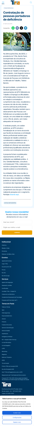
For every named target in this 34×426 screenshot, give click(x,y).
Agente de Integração (7, 282)
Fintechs (4, 321)
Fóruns (3, 269)
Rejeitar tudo (17, 422)
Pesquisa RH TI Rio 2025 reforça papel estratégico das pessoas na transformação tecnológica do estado (15, 378)
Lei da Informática (6, 342)
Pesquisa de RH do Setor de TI (9, 300)
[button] (3, 2)
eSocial (4, 318)
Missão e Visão (5, 248)
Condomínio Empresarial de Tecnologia (12, 297)
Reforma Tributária (7, 357)
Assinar (17, 232)
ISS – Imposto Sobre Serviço (9, 339)
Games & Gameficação (8, 327)
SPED (3, 360)
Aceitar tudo (17, 413)
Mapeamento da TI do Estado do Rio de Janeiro (14, 375)
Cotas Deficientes (8, 8)
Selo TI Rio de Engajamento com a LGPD (12, 372)
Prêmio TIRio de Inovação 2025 (10, 366)
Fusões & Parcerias (7, 324)
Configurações (17, 417)
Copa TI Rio (5, 263)
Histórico (4, 245)
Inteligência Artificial (7, 336)
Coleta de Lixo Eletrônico (8, 294)
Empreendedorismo (7, 315)
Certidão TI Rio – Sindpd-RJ (9, 291)
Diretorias (4, 251)
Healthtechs (5, 333)
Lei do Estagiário (6, 345)
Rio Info (4, 272)
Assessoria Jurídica (7, 285)
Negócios (4, 354)
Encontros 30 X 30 (6, 266)
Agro (3, 310)
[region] (17, 411)
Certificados (5, 288)
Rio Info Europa (6, 275)
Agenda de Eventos (7, 261)
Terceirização (5, 363)
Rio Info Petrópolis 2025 (8, 369)
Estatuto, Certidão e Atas (8, 254)
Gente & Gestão (6, 330)
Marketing (4, 351)
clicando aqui (14, 194)
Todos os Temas (6, 307)
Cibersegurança (6, 313)
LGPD (3, 348)
